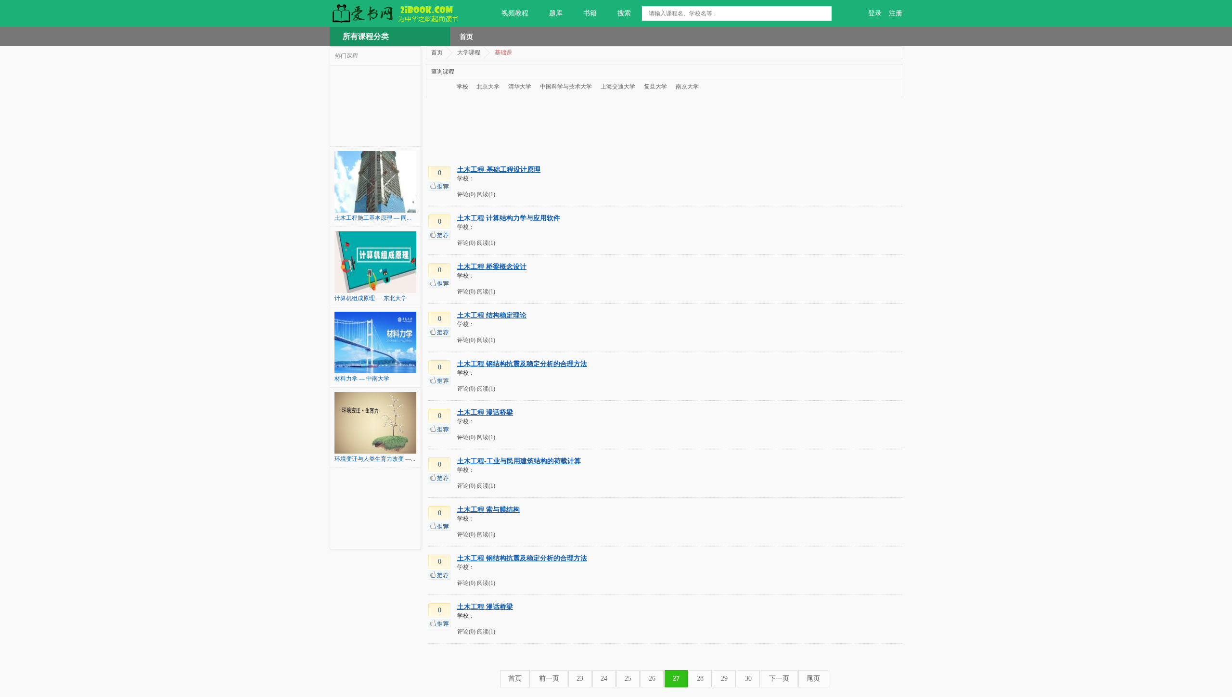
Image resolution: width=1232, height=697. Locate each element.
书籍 (590, 13)
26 (652, 678)
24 (604, 678)
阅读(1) (486, 194)
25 (628, 678)
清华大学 (519, 86)
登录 (875, 13)
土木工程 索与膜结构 (488, 509)
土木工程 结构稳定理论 (491, 315)
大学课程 (468, 52)
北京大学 (488, 86)
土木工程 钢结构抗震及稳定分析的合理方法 (522, 364)
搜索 (624, 13)
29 (724, 678)
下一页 (779, 678)
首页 (466, 36)
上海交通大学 (618, 86)
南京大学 (687, 86)
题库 (556, 13)
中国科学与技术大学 (566, 86)
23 (580, 678)
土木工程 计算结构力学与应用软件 (508, 218)
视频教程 (514, 13)
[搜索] (824, 13)
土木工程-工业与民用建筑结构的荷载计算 (519, 461)
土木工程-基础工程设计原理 (498, 169)
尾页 (813, 678)
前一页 (549, 678)
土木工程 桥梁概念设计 (491, 266)
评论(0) (466, 194)
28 (700, 678)
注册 (895, 13)
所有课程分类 (366, 36)
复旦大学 (655, 86)
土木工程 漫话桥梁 (485, 412)
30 (748, 678)
